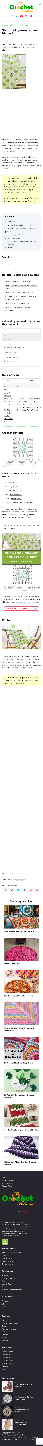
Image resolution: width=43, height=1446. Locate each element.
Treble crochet (7, 1264)
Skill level (12, 222)
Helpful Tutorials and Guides (20, 225)
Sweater (5, 1340)
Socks (4, 1338)
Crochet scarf (7, 1357)
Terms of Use (7, 1183)
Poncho (5, 1335)
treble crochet (15, 495)
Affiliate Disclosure (9, 1180)
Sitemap (5, 1177)
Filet (3, 1281)
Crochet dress (7, 1352)
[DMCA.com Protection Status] (5, 1244)
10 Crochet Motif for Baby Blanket (19, 1063)
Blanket (5, 1304)
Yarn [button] (5, 335)
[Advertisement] (21, 113)
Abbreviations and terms (11, 1253)
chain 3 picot (16, 499)
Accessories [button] (8, 339)
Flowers (5, 1301)
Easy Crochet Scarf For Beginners (23, 1385)
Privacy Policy (7, 1186)
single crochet (15, 487)
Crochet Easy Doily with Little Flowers (24, 1398)
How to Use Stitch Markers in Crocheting (22, 293)
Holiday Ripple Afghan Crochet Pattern (21, 1130)
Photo (10, 248)
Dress (4, 1326)
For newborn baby (9, 1329)
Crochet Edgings (8, 1278)
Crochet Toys (7, 1307)
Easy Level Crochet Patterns (14, 874)
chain (11, 483)
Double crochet (8, 1261)
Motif (4, 1287)
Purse (4, 1369)
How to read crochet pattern (17, 282)
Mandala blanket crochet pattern (19, 931)
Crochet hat (6, 1355)
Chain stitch (6, 1255)
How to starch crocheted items (18, 303)
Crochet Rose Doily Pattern (22, 1410)
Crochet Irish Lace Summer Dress (21, 1423)
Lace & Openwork (9, 1284)
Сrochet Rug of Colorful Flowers (18, 996)
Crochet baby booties (10, 1323)
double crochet (15, 491)
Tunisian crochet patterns (12, 1290)
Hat (3, 1332)
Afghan (5, 1275)
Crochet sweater (8, 1363)
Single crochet (7, 1258)
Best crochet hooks (13, 358)
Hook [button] (6, 331)
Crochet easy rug (12, 964)
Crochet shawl (7, 1360)
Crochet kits (11, 361)
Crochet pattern (15, 238)
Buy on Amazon (19, 235)
